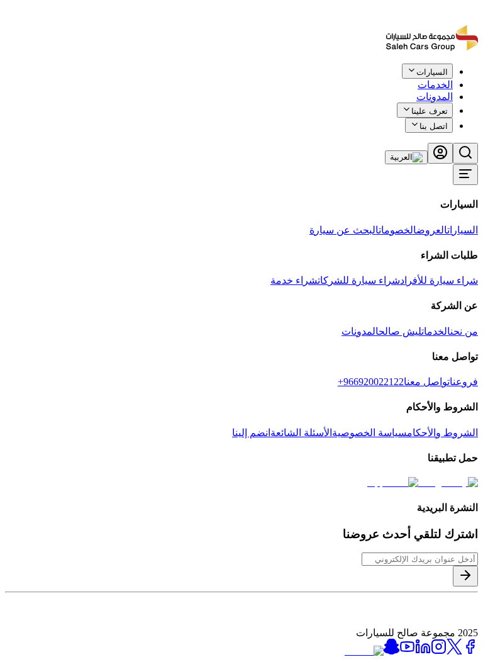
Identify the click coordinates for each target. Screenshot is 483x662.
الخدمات (435, 331)
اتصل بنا (433, 126)
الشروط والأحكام (442, 432)
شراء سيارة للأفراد (439, 280)
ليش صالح (400, 331)
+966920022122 (371, 381)
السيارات (462, 230)
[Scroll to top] (437, 77)
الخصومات (397, 230)
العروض (431, 230)
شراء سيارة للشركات (359, 280)
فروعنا (464, 381)
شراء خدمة (294, 280)
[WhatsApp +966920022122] (456, 80)
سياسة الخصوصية (369, 432)
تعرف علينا (429, 111)
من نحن (464, 331)
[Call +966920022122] (471, 80)
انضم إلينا (251, 432)
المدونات (434, 96)
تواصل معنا (427, 381)
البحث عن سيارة (344, 230)
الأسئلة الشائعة (301, 432)
